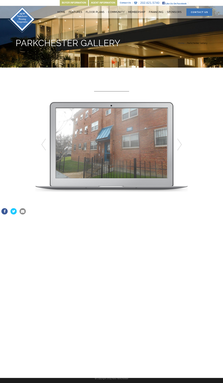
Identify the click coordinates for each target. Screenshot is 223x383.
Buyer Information (74, 2)
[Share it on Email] (23, 213)
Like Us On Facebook (176, 3)
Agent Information (103, 2)
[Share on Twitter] (13, 213)
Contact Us (125, 3)
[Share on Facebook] (4, 213)
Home (181, 43)
